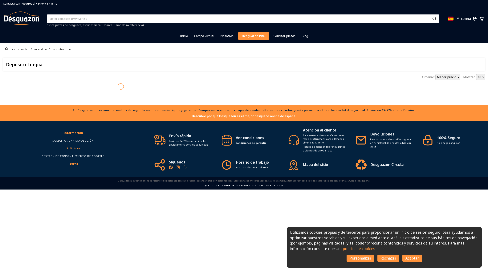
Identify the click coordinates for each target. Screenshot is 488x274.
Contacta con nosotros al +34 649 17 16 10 (30, 3)
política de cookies (359, 248)
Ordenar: (428, 77)
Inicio (184, 36)
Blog (305, 36)
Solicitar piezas (284, 36)
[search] (434, 18)
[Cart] (481, 18)
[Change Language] (450, 18)
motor (25, 49)
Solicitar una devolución (73, 134)
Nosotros (227, 36)
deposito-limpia (61, 49)
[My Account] (474, 18)
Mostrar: (469, 77)
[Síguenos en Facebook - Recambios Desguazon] (171, 161)
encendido (40, 49)
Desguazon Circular (387, 157)
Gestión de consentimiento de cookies (73, 149)
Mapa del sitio (315, 157)
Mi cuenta (464, 19)
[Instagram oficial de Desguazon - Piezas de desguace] (178, 161)
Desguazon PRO (253, 36)
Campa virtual (204, 36)
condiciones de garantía (251, 136)
